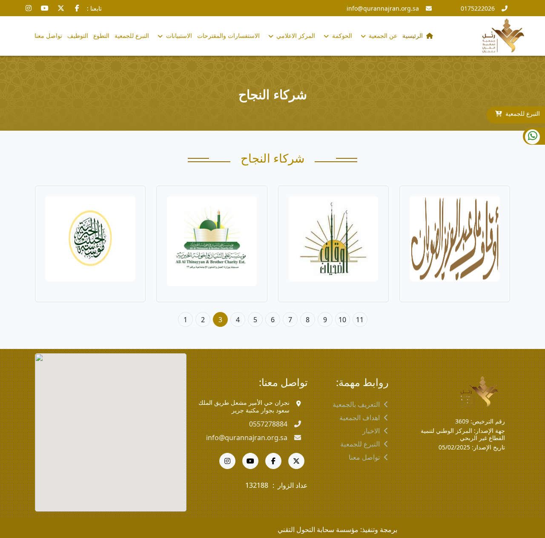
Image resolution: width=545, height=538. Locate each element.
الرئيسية (412, 35)
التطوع (101, 35)
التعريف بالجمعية (356, 404)
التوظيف (77, 35)
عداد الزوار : (290, 485)
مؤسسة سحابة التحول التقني (318, 529)
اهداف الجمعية (359, 417)
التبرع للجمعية (522, 113)
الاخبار (371, 430)
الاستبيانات (178, 35)
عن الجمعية (382, 35)
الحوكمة (341, 35)
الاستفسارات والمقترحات (228, 35)
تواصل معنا (48, 35)
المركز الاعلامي (295, 35)
